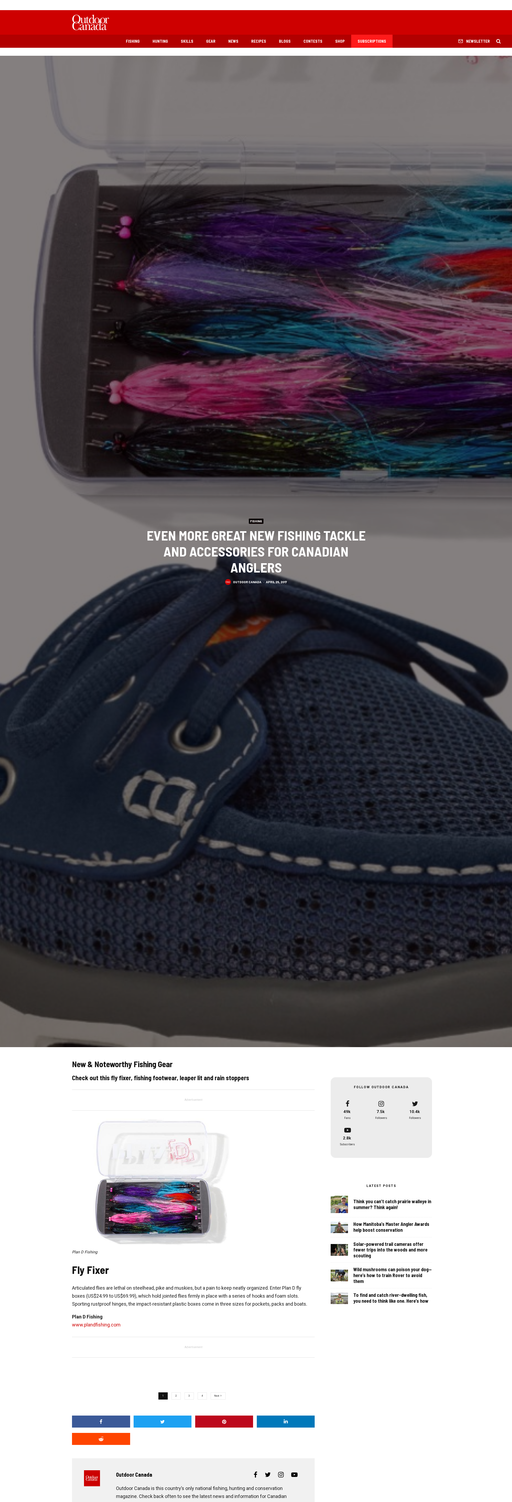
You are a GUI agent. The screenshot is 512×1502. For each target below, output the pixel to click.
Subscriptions (372, 41)
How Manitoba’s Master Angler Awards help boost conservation (391, 1227)
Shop (340, 41)
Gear (210, 41)
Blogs (285, 41)
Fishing (133, 41)
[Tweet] (163, 1422)
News (233, 41)
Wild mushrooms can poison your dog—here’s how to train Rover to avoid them (392, 1275)
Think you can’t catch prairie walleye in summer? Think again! (392, 1204)
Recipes (258, 41)
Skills (187, 41)
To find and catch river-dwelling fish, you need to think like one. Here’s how (391, 1298)
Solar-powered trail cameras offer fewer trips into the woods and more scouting (390, 1249)
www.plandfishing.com (96, 1325)
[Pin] (224, 1422)
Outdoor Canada (247, 581)
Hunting (160, 41)
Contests (312, 41)
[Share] (101, 1422)
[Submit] (101, 1439)
